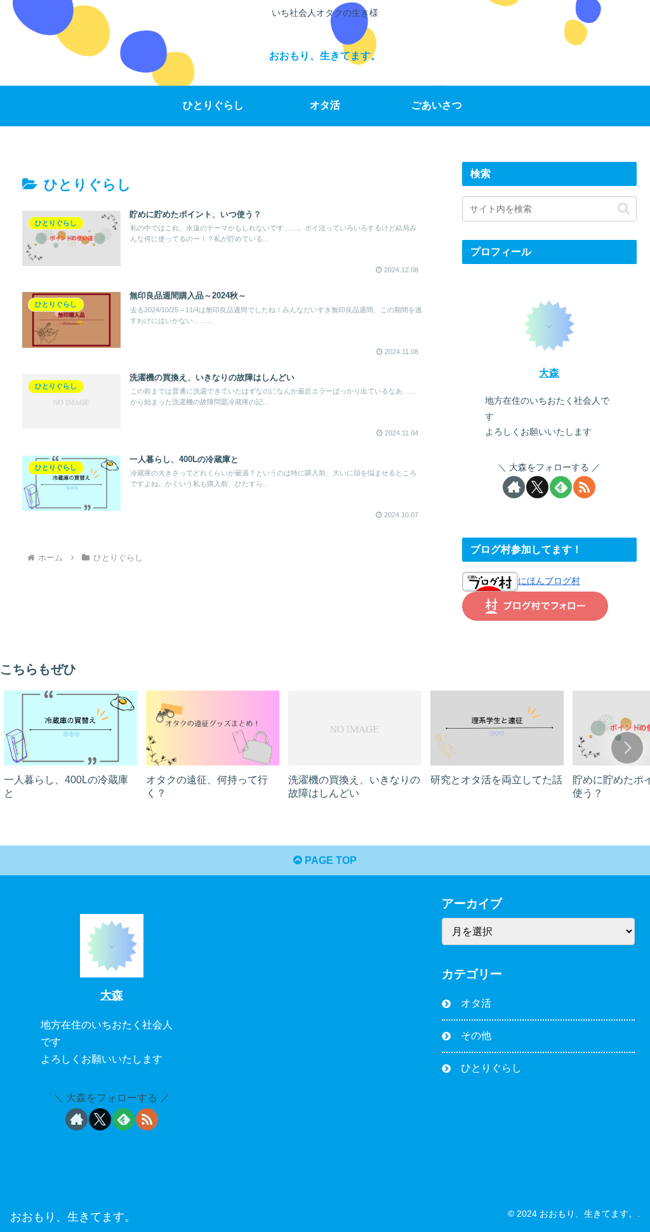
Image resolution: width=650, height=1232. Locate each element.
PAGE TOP (329, 860)
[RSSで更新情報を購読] (584, 487)
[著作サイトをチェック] (514, 487)
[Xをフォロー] (537, 487)
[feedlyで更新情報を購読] (561, 487)
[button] (624, 208)
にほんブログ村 (549, 581)
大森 (549, 373)
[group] (70, 750)
